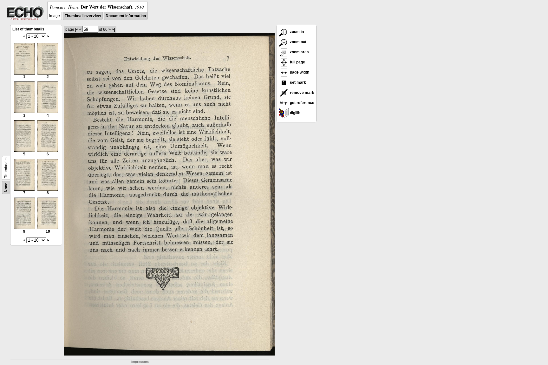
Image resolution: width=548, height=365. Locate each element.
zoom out (297, 42)
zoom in (296, 31)
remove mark (301, 92)
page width (299, 72)
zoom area (299, 52)
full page (297, 62)
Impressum (140, 361)
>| (113, 29)
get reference (301, 103)
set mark (297, 82)
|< (76, 29)
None (6, 187)
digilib (294, 113)
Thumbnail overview (83, 16)
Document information (126, 16)
